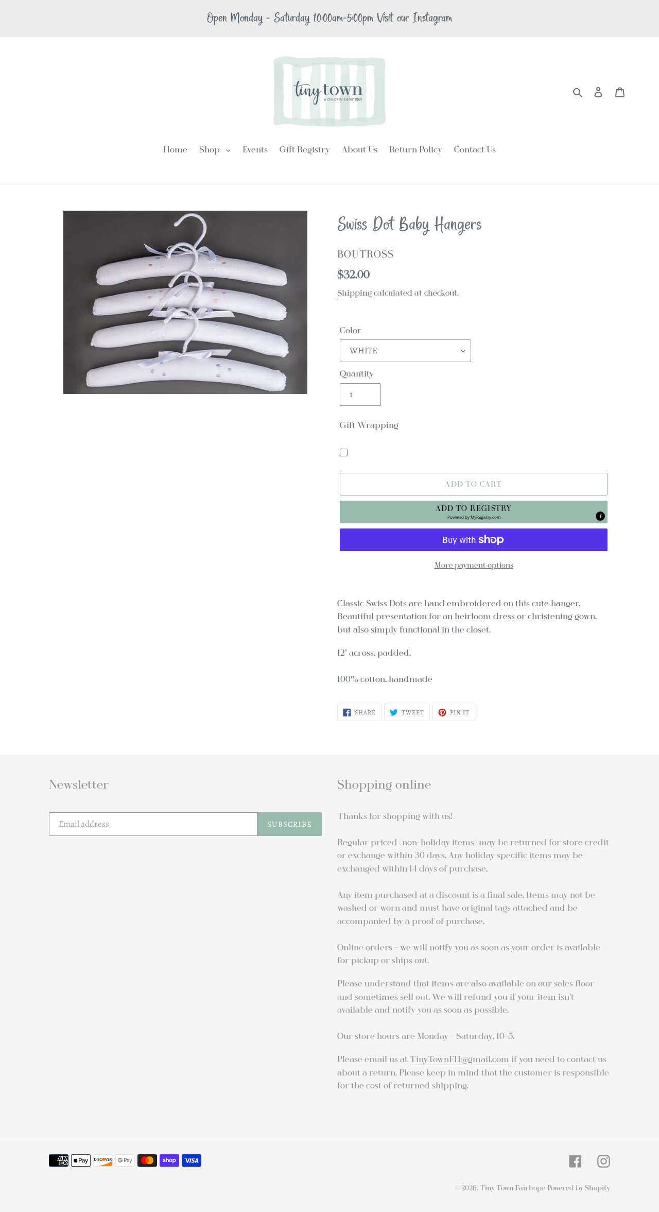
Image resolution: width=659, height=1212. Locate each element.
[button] (474, 512)
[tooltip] (600, 516)
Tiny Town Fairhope (512, 1188)
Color (350, 330)
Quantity (357, 373)
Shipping (354, 293)
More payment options (474, 565)
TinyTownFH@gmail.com (459, 1059)
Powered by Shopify (578, 1188)
